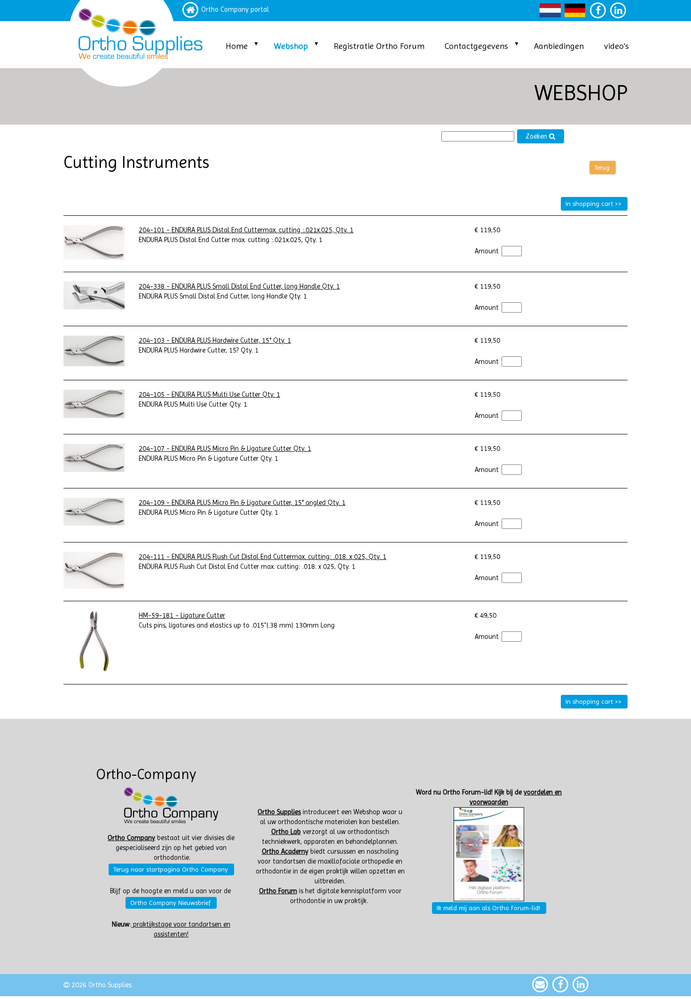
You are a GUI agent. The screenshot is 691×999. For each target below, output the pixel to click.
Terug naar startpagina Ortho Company (170, 869)
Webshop (291, 46)
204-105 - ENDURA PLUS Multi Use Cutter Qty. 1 (209, 395)
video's (616, 46)
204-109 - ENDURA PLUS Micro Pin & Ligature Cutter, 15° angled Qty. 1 (242, 503)
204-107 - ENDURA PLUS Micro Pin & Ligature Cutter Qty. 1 (225, 449)
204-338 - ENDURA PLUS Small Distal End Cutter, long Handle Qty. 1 (239, 287)
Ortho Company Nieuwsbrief (170, 902)
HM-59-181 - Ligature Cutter (182, 616)
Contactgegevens (476, 46)
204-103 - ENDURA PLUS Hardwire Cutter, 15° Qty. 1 (215, 341)
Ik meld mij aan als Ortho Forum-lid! (488, 908)
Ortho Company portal (235, 10)
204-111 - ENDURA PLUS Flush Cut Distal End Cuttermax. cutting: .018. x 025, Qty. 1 (262, 557)
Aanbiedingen (559, 46)
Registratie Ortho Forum (379, 46)
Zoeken (537, 137)
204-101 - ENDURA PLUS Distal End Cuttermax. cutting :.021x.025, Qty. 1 (246, 230)
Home (237, 46)
